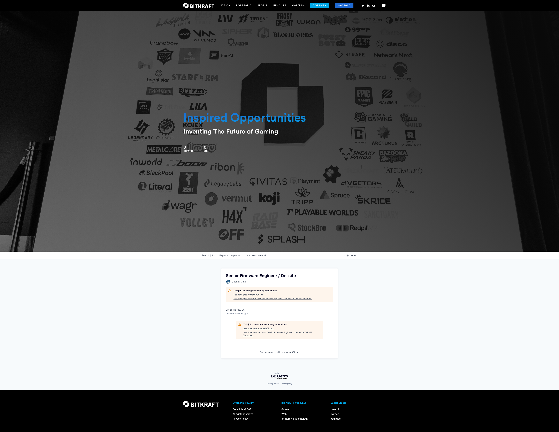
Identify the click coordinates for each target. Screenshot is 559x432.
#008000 (344, 5)
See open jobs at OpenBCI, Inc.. (248, 294)
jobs (208, 255)
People (263, 5)
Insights (279, 5)
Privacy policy (273, 383)
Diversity (320, 5)
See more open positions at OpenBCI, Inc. (279, 352)
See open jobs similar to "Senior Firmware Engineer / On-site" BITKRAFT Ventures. (272, 298)
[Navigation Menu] (384, 5)
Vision (225, 5)
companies (229, 255)
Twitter (334, 414)
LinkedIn (335, 409)
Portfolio (244, 5)
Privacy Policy (240, 418)
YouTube (335, 418)
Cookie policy (286, 383)
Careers (298, 5)
